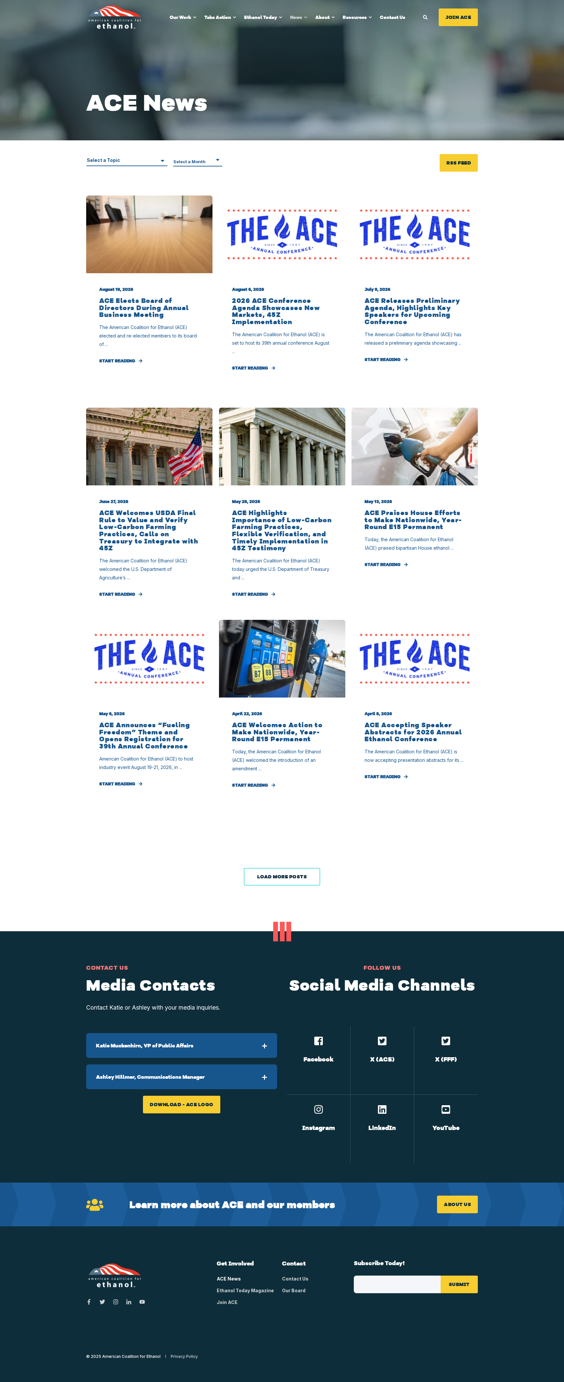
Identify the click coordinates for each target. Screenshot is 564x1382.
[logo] (114, 1276)
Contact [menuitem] (294, 1264)
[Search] (426, 16)
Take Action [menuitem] (217, 17)
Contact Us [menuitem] (392, 17)
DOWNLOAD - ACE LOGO (181, 1104)
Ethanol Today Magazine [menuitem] (245, 1290)
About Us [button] (457, 1204)
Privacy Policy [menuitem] (184, 1356)
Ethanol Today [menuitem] (260, 17)
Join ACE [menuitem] (227, 1302)
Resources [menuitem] (355, 17)
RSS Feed (458, 163)
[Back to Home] (114, 16)
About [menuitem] (322, 17)
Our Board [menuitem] (294, 1290)
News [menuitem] (296, 17)
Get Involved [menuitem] (235, 1264)
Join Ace (458, 17)
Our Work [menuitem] (180, 17)
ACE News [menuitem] (229, 1278)
